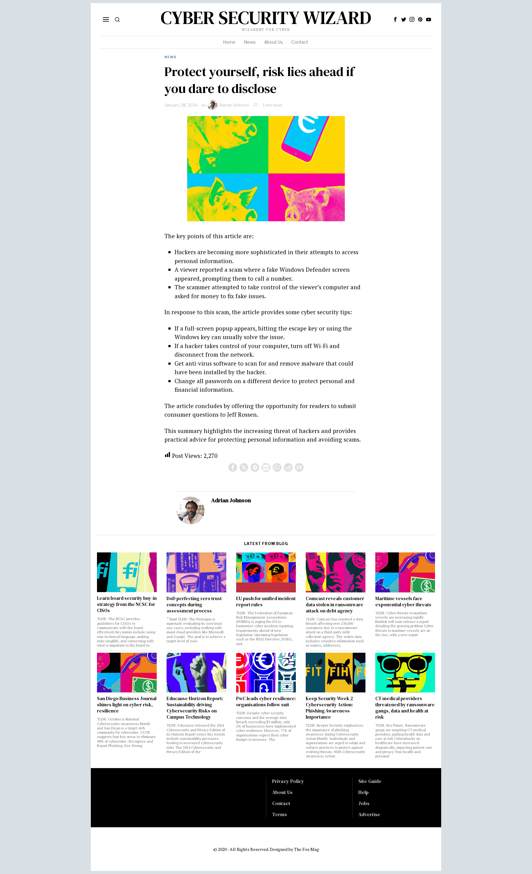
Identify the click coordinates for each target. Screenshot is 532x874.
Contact (281, 803)
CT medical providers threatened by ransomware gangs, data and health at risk (405, 708)
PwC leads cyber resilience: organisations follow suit (266, 702)
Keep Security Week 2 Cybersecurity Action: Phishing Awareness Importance (329, 708)
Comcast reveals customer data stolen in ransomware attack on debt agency (335, 604)
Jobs (363, 803)
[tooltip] (395, 19)
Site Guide (369, 781)
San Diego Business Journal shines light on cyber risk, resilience (126, 705)
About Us (282, 792)
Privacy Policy (288, 781)
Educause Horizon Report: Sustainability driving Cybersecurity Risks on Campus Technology (195, 708)
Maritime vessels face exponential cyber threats (403, 601)
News (170, 57)
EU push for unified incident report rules (266, 601)
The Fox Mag (306, 849)
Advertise (369, 814)
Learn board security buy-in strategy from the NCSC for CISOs (127, 604)
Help (363, 792)
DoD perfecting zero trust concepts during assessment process (194, 604)
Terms (279, 814)
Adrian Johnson (234, 104)
